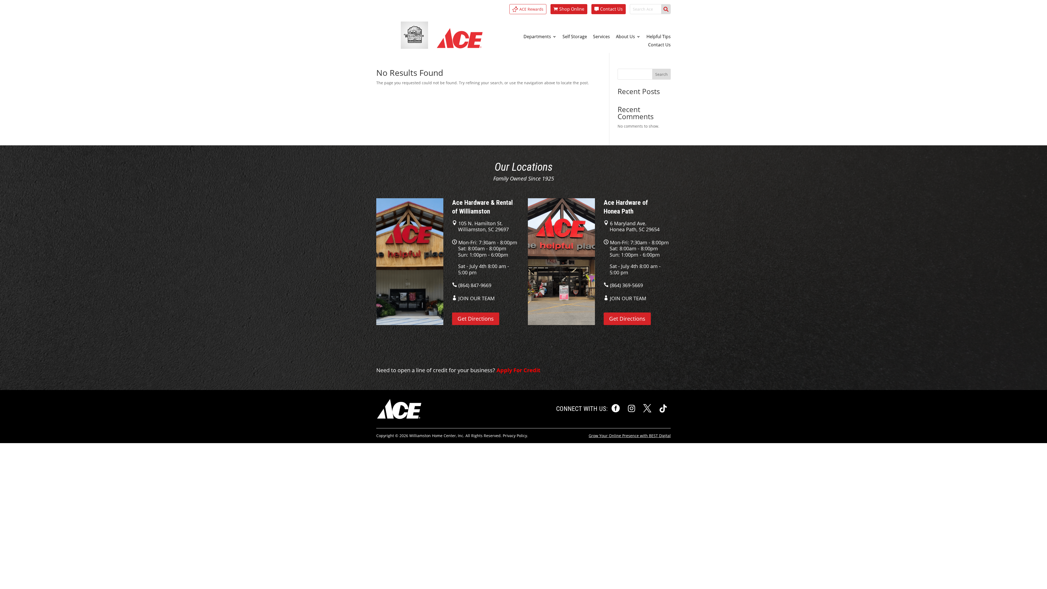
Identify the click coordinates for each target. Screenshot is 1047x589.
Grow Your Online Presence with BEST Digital (630, 435)
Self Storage (574, 37)
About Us (625, 37)
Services (601, 37)
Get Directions (476, 318)
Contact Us (611, 9)
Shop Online (571, 9)
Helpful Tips (658, 37)
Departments (537, 37)
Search (661, 74)
